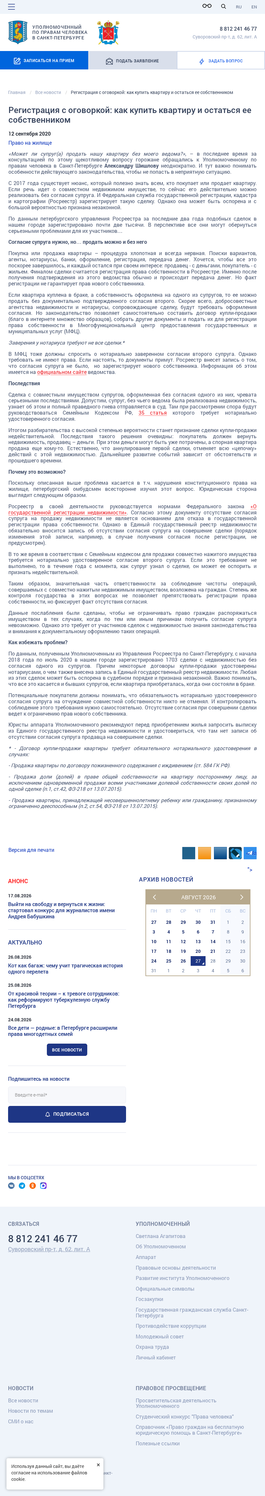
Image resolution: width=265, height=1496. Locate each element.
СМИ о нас (21, 1421)
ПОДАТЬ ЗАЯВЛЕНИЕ (137, 60)
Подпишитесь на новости (38, 1079)
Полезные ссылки (158, 1443)
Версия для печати (31, 849)
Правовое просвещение (171, 1388)
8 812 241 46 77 (238, 28)
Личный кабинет (156, 1357)
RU (239, 7)
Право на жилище (30, 142)
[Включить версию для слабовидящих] (208, 6)
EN (254, 7)
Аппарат (146, 1257)
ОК (32, 1185)
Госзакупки (149, 1298)
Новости (21, 1388)
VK (11, 1185)
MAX (43, 1185)
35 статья (153, 412)
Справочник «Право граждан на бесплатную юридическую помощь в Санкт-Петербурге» (190, 1429)
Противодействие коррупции (171, 1325)
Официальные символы (165, 1288)
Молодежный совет (160, 1336)
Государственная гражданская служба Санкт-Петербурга (192, 1312)
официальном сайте (62, 371)
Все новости (67, 1050)
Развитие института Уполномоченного (182, 1277)
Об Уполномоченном (161, 1246)
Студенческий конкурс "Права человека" (185, 1416)
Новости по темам (30, 1410)
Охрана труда (152, 1346)
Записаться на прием (49, 60)
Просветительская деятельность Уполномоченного (176, 1403)
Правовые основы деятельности (176, 1267)
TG (22, 1185)
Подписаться (71, 1114)
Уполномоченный (163, 1224)
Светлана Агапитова (161, 1236)
